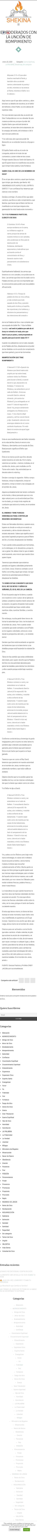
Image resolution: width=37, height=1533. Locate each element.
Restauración (7, 1209)
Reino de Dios (7, 1205)
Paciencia (5, 1167)
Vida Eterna (6, 1248)
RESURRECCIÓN (8, 1212)
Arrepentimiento (8, 1050)
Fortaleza (5, 1100)
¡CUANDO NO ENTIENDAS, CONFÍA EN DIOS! (16, 1271)
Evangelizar (6, 1082)
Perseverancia (7, 1177)
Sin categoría (27, 64)
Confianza (5, 1058)
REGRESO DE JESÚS (9, 1202)
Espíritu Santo (7, 1079)
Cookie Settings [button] (14, 1529)
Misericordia (6, 1153)
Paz (3, 1170)
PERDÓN (5, 1174)
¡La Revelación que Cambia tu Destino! (14, 1286)
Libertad (5, 1142)
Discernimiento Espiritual (11, 1065)
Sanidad (5, 1223)
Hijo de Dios (6, 1121)
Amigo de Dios (7, 1040)
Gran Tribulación (8, 1114)
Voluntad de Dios (8, 1251)
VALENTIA (6, 1244)
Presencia (6, 1184)
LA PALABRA (10, 64)
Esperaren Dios (7, 1075)
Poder (4, 1181)
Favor (4, 1086)
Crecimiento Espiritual (10, 1061)
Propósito (5, 1191)
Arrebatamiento (7, 1047)
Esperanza (6, 1072)
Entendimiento (7, 1068)
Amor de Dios (7, 1043)
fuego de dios (7, 1103)
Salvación (5, 1220)
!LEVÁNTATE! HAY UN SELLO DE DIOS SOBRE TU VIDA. (17, 1276)
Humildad (5, 1124)
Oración (5, 1163)
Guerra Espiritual (28, 62)
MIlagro (5, 1146)
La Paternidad (7, 1135)
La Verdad (6, 1139)
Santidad (5, 1227)
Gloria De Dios (7, 1107)
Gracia (4, 1110)
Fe (3, 1089)
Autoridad (5, 1054)
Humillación (6, 1128)
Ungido (4, 1241)
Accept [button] (26, 1529)
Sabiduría (5, 1216)
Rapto (4, 1198)
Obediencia (18, 64)
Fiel (3, 1096)
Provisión (5, 1195)
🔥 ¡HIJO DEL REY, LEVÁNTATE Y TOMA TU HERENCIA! (15, 1281)
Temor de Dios (7, 1237)
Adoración (5, 1033)
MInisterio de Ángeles (10, 1149)
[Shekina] (18, 11)
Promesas (6, 1188)
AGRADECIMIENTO (9, 1036)
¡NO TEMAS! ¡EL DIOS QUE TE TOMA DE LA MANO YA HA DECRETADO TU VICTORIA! (18, 1290)
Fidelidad (5, 1093)
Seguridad (6, 1230)
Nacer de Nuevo (8, 1156)
